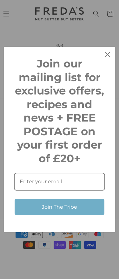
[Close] (107, 54)
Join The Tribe (59, 207)
